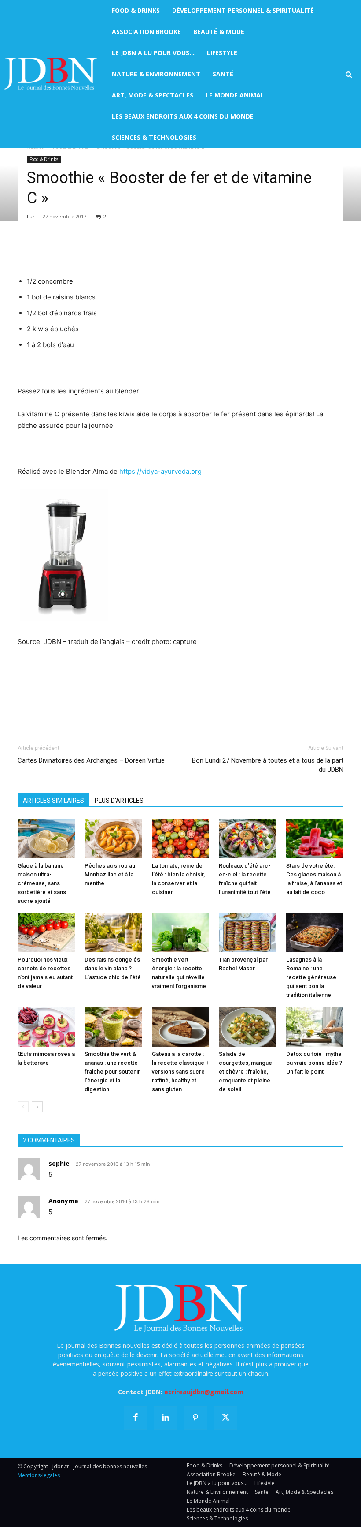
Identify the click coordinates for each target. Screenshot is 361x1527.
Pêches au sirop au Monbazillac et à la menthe (110, 874)
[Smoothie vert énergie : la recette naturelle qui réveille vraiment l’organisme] (180, 933)
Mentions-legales (39, 1475)
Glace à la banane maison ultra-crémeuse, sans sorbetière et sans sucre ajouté (42, 883)
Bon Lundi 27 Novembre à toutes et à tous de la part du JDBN (267, 765)
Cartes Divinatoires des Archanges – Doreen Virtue (91, 760)
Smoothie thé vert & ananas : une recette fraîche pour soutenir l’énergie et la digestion (112, 1072)
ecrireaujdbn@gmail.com (203, 1392)
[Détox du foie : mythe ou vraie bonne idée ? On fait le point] (314, 1027)
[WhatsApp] (87, 250)
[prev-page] (23, 1106)
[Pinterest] (67, 250)
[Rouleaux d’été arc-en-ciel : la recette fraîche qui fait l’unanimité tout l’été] (247, 838)
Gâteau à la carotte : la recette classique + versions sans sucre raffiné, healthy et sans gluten (180, 1072)
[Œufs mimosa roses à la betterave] (46, 1027)
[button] (349, 74)
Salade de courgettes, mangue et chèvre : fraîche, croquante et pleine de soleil (245, 1072)
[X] (46, 250)
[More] (128, 250)
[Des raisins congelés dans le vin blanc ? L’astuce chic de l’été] (113, 933)
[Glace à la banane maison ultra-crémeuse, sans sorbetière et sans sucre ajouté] (46, 838)
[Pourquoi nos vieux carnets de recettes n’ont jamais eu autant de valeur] (46, 933)
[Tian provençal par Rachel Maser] (247, 933)
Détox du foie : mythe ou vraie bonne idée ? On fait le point (314, 1063)
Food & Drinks (43, 159)
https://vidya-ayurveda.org (160, 471)
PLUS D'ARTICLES (119, 800)
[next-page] (37, 1106)
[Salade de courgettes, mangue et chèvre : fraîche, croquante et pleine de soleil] (247, 1027)
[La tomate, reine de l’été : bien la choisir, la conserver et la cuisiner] (180, 838)
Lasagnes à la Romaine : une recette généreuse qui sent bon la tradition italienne (311, 977)
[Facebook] (26, 250)
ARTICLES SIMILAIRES (53, 800)
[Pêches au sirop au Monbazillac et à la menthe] (113, 838)
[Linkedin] (107, 250)
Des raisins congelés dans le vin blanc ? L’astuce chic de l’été (113, 968)
